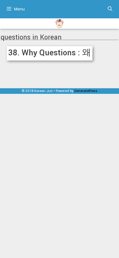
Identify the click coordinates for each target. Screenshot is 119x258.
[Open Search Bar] (110, 9)
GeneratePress (85, 91)
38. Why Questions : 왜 (49, 52)
